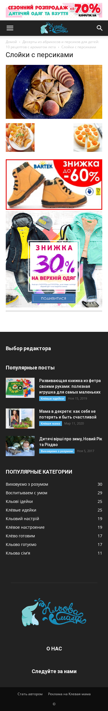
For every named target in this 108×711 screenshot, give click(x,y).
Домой (11, 41)
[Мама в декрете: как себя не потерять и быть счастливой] (20, 418)
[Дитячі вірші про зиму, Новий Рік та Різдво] (20, 446)
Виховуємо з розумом (57, 451)
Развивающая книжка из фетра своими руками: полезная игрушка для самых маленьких (70, 386)
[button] (10, 28)
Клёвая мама (50, 423)
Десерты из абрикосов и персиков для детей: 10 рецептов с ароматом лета (52, 44)
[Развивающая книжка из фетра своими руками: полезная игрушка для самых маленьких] (20, 388)
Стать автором (30, 693)
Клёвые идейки (52, 398)
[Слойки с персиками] (54, 117)
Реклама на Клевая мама (69, 693)
